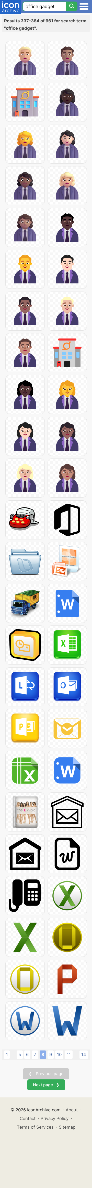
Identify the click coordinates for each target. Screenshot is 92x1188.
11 (69, 1054)
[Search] (71, 6)
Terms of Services (35, 1127)
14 (83, 1054)
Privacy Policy (54, 1118)
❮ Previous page (46, 1073)
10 (59, 1054)
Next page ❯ (46, 1084)
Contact (28, 1118)
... (13, 1054)
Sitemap (67, 1127)
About (72, 1109)
